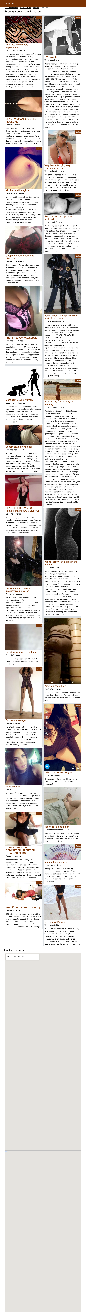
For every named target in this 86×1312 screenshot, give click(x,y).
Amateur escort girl (55, 686)
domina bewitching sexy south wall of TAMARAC (61, 317)
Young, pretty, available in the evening (61, 563)
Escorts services (11, 8)
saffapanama (13, 786)
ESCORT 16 (9, 3)
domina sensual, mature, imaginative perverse (19, 589)
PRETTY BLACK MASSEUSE (21, 337)
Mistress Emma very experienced (17, 46)
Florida (36, 8)
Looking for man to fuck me (21, 652)
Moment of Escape (55, 922)
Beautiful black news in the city (23, 907)
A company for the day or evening (58, 403)
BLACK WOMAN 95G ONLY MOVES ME (21, 120)
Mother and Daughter (18, 190)
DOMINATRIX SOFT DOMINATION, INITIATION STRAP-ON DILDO (20, 850)
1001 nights (50, 57)
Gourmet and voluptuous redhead (58, 218)
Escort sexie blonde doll (19, 446)
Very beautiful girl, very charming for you (57, 167)
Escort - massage (16, 720)
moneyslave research (56, 862)
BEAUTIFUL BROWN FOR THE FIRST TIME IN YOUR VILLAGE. (23, 509)
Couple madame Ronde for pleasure (20, 257)
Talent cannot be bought (58, 772)
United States (25, 8)
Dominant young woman (19, 399)
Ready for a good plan (56, 826)
